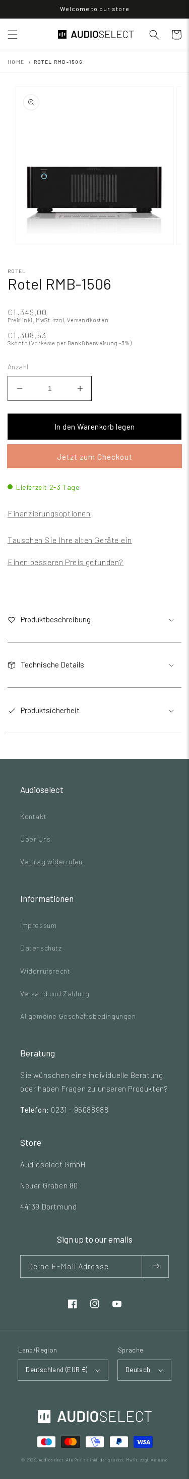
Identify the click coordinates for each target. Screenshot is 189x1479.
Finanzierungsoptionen (49, 513)
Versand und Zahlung (54, 993)
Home (16, 62)
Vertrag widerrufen (51, 861)
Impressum (38, 925)
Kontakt (33, 816)
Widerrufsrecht (45, 971)
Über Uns (35, 839)
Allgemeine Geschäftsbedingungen (78, 1016)
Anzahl (18, 366)
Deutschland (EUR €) (57, 1370)
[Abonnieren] (155, 1266)
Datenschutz (41, 948)
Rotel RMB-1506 (58, 62)
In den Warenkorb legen (94, 426)
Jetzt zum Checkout (95, 456)
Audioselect (51, 1459)
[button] (13, 35)
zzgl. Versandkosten (80, 320)
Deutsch (138, 1370)
